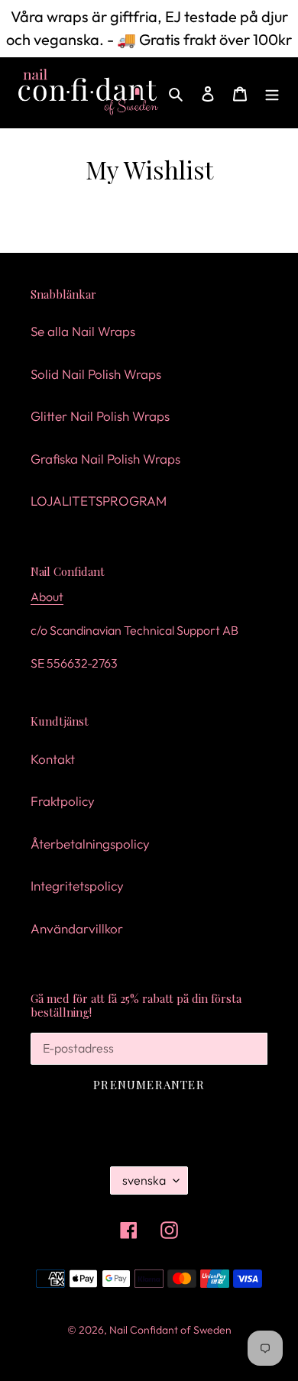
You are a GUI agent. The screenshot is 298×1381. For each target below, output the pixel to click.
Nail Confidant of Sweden (170, 1330)
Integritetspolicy (77, 886)
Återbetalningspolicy (90, 844)
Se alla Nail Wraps (83, 331)
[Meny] (272, 92)
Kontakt (53, 759)
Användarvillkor (77, 928)
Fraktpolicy (63, 801)
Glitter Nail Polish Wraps (100, 416)
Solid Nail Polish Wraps (96, 374)
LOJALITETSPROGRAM (99, 501)
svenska (144, 1180)
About (47, 596)
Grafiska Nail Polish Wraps (105, 459)
